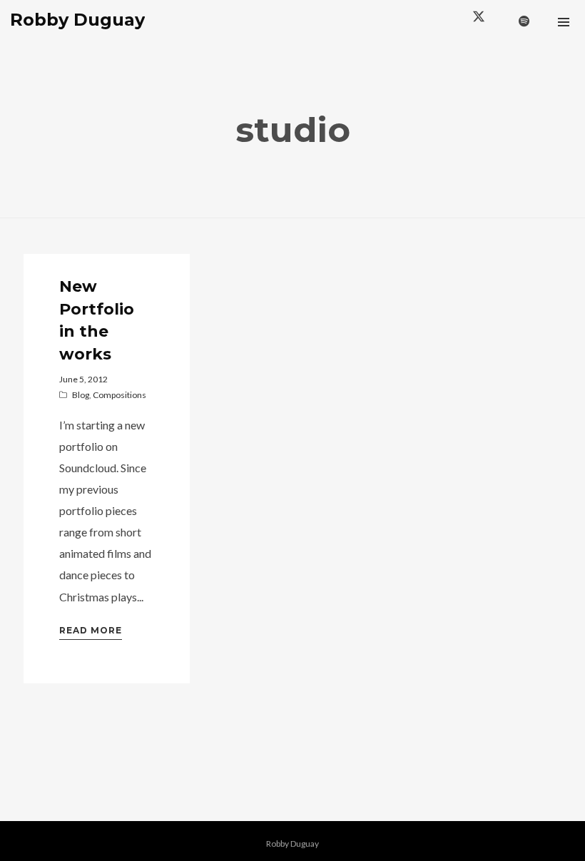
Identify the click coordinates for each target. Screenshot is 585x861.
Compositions (119, 394)
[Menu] (563, 21)
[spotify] (524, 21)
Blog (80, 394)
